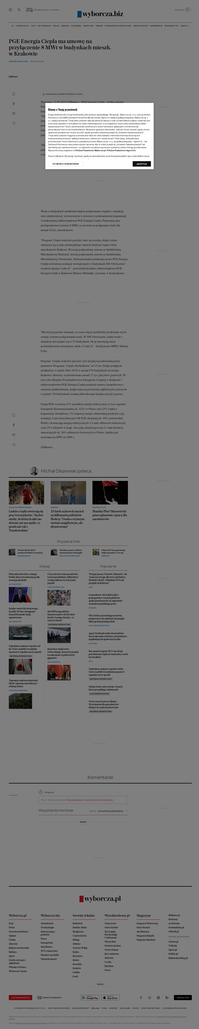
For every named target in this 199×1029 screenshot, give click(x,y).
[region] (99, 136)
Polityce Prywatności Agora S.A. (121, 150)
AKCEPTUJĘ (142, 164)
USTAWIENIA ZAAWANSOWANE (66, 164)
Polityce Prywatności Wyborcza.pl (90, 150)
